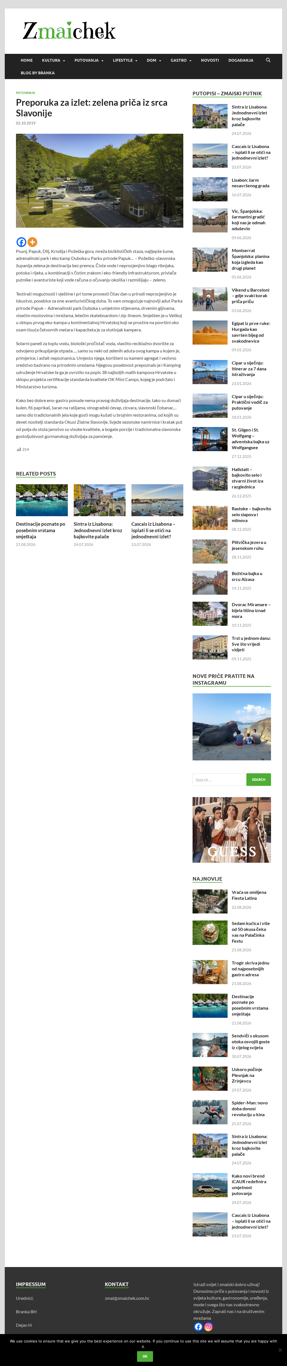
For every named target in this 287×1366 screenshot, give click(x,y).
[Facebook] (21, 242)
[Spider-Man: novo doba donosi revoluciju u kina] (210, 1103)
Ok (145, 1356)
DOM (151, 60)
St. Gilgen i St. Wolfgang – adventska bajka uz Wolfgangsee (251, 438)
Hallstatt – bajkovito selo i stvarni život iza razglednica (247, 478)
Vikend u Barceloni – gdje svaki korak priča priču (250, 295)
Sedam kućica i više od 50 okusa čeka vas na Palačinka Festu (251, 931)
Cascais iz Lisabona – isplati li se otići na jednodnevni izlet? (153, 530)
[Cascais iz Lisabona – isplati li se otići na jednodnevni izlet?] (157, 502)
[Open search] (268, 60)
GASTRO (179, 60)
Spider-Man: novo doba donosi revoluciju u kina (250, 1108)
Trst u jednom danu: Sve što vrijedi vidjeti (251, 643)
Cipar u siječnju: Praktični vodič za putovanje (250, 402)
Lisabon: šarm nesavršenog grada (250, 182)
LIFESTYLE (123, 60)
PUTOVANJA (87, 60)
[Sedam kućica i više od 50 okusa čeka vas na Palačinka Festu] (210, 923)
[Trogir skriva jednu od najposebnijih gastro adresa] (210, 963)
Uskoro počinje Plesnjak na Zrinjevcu (247, 1075)
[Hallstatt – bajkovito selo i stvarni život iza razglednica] (210, 469)
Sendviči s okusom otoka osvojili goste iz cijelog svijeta (251, 1041)
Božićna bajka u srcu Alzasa (247, 576)
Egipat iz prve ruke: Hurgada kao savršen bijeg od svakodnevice (251, 331)
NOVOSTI (210, 60)
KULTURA (51, 60)
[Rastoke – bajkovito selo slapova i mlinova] (210, 509)
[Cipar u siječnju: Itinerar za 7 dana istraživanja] (210, 363)
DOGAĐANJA (240, 60)
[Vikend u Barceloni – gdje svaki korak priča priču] (210, 290)
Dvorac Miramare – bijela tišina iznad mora (251, 610)
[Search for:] (232, 779)
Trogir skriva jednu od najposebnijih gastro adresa (250, 968)
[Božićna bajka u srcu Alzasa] (210, 573)
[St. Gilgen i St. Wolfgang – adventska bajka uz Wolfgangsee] (210, 430)
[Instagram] (208, 1326)
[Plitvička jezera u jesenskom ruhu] (210, 542)
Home (27, 60)
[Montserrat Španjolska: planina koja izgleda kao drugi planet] (210, 250)
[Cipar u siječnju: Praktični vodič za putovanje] (210, 397)
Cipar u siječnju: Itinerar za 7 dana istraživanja (249, 368)
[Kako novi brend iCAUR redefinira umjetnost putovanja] (210, 1176)
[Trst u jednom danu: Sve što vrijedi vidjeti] (210, 638)
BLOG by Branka (38, 73)
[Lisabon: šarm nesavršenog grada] (210, 180)
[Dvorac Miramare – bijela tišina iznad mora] (210, 605)
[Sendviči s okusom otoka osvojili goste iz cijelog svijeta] (210, 1036)
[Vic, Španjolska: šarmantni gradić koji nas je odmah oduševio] (210, 211)
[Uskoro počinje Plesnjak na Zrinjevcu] (210, 1069)
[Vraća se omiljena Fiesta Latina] (210, 892)
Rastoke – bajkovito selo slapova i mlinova (251, 514)
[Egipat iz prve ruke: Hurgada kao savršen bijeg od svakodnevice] (210, 323)
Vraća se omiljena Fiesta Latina (249, 895)
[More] (32, 242)
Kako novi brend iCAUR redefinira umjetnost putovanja (249, 1184)
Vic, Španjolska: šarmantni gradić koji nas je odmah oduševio (248, 219)
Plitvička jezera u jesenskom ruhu (249, 545)
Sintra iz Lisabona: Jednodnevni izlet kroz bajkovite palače (98, 530)
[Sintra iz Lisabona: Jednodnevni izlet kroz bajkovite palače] (100, 502)
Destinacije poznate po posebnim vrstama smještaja (40, 530)
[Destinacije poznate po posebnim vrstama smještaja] (42, 502)
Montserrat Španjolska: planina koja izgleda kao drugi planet (250, 259)
